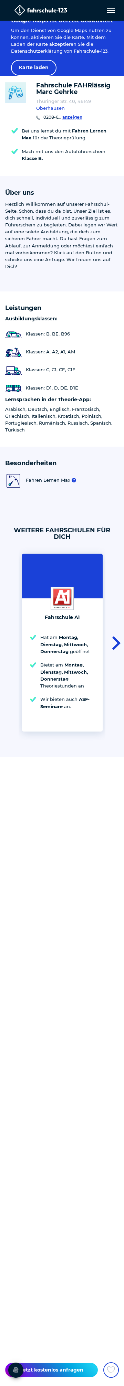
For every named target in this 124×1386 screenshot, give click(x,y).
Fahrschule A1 (62, 617)
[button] (114, 642)
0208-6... (62, 117)
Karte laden (34, 67)
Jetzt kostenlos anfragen (51, 1370)
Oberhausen (50, 108)
